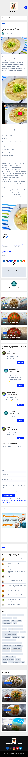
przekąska (4, 631)
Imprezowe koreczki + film (14, 576)
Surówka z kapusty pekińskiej (8, 656)
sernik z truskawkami (16, 651)
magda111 (8, 33)
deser (15, 617)
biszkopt (16, 615)
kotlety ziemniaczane (7, 626)
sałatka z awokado (17, 642)
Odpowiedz (20, 362)
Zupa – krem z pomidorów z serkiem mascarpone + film (7, 251)
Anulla (8, 427)
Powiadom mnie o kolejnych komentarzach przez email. (14, 486)
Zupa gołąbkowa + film (9, 320)
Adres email (5, 474)
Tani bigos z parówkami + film (15, 595)
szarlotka (18, 659)
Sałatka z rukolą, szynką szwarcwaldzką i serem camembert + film (17, 565)
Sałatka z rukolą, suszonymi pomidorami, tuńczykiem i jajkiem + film (17, 571)
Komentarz (5, 450)
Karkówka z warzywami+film (15, 559)
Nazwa (4, 470)
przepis (4, 634)
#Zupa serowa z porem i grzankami (11, 34)
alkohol (4, 615)
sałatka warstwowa (6, 642)
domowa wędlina (5, 620)
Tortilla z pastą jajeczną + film (15, 604)
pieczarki (20, 628)
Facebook (5, 546)
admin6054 (12, 369)
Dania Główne (7, 697)
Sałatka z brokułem (6, 645)
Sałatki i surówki (8, 683)
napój (10, 628)
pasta (14, 628)
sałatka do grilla (11, 640)
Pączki (23, 637)
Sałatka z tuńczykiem (16, 648)
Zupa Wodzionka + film (9, 306)
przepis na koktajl (12, 634)
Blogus (21, 753)
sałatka (4, 640)
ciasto (21, 615)
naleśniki (4, 628)
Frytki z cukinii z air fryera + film (13, 700)
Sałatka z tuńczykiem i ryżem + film (14, 685)
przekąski (23, 631)
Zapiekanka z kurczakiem (14, 662)
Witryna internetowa (7, 479)
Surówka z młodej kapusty (8, 659)
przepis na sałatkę (6, 637)
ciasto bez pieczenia (7, 617)
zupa (23, 662)
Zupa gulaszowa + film (9, 335)
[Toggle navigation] (2, 7)
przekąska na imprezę (14, 631)
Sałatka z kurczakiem (17, 645)
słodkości (4, 662)
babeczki (10, 615)
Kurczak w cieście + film (14, 590)
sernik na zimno (5, 651)
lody (21, 626)
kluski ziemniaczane (6, 623)
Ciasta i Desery (7, 724)
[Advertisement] (14, 535)
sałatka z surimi (6, 648)
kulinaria (16, 626)
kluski (19, 620)
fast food (14, 620)
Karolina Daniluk (10, 392)
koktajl (15, 623)
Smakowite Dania (14, 11)
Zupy (3, 23)
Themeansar (14, 755)
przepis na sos (16, 637)
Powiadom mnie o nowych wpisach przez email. (13, 491)
